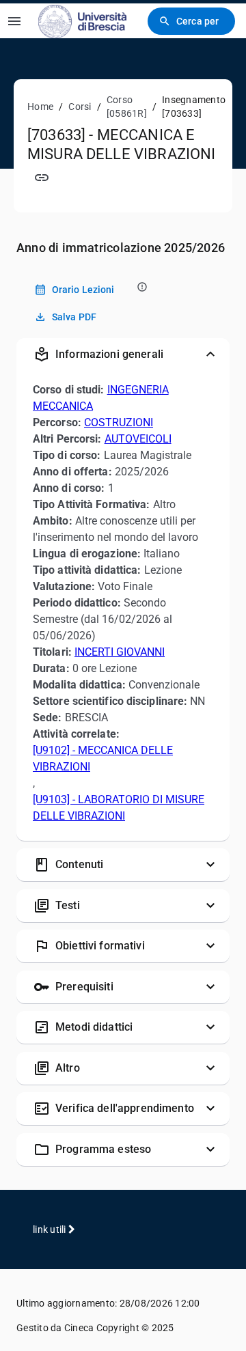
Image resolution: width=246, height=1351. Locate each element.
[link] (82, 21)
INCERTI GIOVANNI (119, 651)
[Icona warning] (141, 286)
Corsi (79, 106)
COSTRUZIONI (118, 422)
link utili (50, 1229)
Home (40, 106)
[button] (123, 354)
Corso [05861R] (127, 106)
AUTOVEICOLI (138, 438)
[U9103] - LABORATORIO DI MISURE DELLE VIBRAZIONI (118, 807)
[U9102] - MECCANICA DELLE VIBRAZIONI (103, 758)
